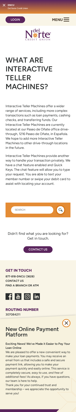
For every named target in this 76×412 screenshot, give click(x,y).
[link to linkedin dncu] (36, 299)
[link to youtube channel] (18, 299)
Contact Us (38, 249)
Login (15, 19)
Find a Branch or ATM (22, 285)
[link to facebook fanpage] (9, 299)
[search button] (60, 210)
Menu (58, 19)
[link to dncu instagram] (27, 299)
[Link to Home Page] (38, 35)
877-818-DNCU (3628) (20, 276)
